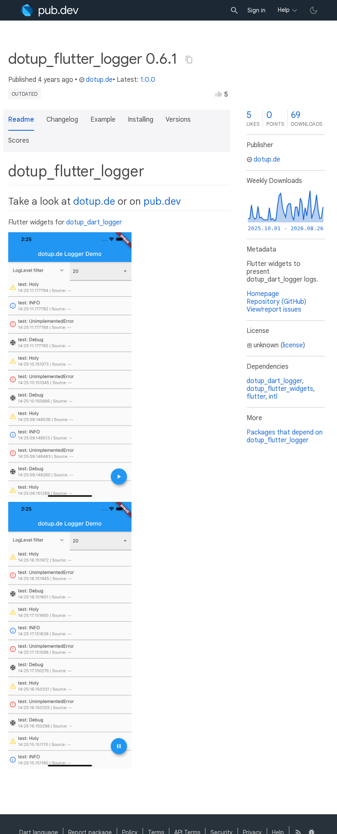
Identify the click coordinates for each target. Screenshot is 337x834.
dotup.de (99, 80)
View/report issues (274, 309)
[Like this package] (218, 94)
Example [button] (102, 120)
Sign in (256, 10)
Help (284, 10)
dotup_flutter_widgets (280, 389)
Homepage (263, 294)
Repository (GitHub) (276, 302)
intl (273, 397)
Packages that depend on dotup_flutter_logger (285, 436)
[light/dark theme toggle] (314, 10)
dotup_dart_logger (94, 222)
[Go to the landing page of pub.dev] (49, 10)
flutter (256, 397)
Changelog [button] (62, 120)
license (293, 345)
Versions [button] (178, 120)
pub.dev (162, 201)
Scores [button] (18, 140)
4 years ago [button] (55, 80)
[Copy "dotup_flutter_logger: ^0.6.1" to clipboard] (189, 59)
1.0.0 (147, 80)
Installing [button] (140, 120)
